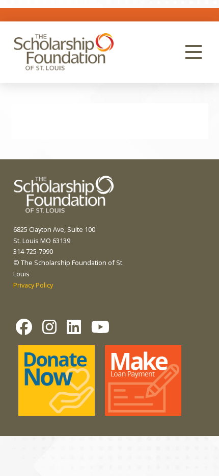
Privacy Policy (33, 285)
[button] (193, 52)
